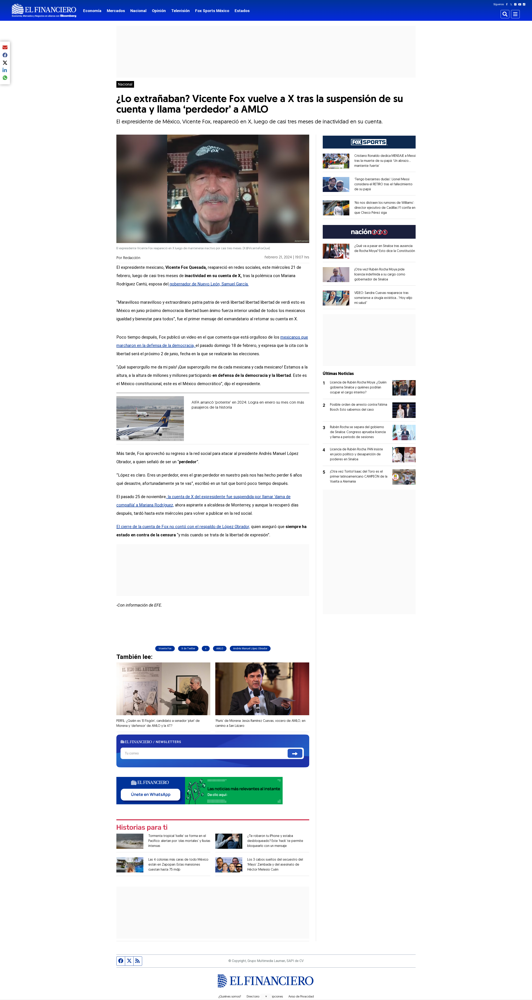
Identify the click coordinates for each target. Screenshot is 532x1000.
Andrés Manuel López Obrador (250, 648)
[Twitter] (512, 4)
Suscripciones (274, 996)
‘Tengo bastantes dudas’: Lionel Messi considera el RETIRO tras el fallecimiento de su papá (383, 184)
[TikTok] (525, 4)
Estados (242, 10)
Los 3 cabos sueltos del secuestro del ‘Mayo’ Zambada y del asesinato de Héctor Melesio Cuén (275, 864)
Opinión (159, 10)
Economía (92, 10)
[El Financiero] (44, 10)
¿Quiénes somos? (229, 996)
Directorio (253, 996)
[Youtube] (520, 4)
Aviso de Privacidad (301, 996)
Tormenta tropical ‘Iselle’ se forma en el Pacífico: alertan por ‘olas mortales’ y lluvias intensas (179, 841)
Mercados (116, 10)
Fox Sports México (212, 10)
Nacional (138, 10)
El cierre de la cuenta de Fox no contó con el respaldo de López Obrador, (183, 526)
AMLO (219, 648)
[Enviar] (295, 753)
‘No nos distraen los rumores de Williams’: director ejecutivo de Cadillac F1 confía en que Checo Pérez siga (384, 208)
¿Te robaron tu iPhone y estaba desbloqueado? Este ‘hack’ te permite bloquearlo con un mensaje (275, 841)
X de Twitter (188, 648)
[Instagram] (516, 4)
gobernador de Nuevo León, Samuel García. (209, 283)
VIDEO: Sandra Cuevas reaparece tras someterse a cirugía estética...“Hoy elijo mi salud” (383, 298)
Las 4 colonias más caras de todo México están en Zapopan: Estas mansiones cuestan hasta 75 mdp (178, 864)
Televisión (180, 10)
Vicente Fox (165, 648)
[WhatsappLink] (199, 790)
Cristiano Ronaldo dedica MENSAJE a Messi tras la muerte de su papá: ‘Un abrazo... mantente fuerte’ (385, 161)
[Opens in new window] (336, 161)
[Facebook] (508, 4)
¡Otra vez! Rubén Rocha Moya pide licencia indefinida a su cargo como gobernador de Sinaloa (379, 274)
